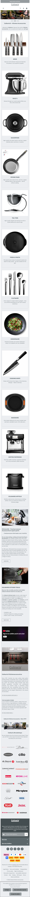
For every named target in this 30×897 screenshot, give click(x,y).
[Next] (26, 16)
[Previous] (3, 16)
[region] (15, 16)
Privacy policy (10, 871)
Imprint (18, 886)
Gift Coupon (19, 875)
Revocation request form (9, 873)
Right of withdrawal (18, 871)
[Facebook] (7, 849)
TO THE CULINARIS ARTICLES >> (10, 695)
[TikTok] (22, 849)
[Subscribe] (26, 834)
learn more (6, 620)
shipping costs (15, 864)
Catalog (14, 875)
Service (4, 839)
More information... (17, 884)
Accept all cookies (15, 894)
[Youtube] (11, 849)
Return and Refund (15, 877)
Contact (6, 875)
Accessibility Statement (21, 873)
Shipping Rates (23, 869)
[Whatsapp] (18, 849)
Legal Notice (6, 869)
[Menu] (3, 8)
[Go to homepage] (15, 5)
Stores (24, 875)
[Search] (20, 8)
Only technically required (20, 889)
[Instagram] (15, 849)
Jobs (10, 875)
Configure (7, 889)
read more (6, 561)
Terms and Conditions (14, 869)
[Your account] (23, 8)
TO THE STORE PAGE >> (7, 713)
